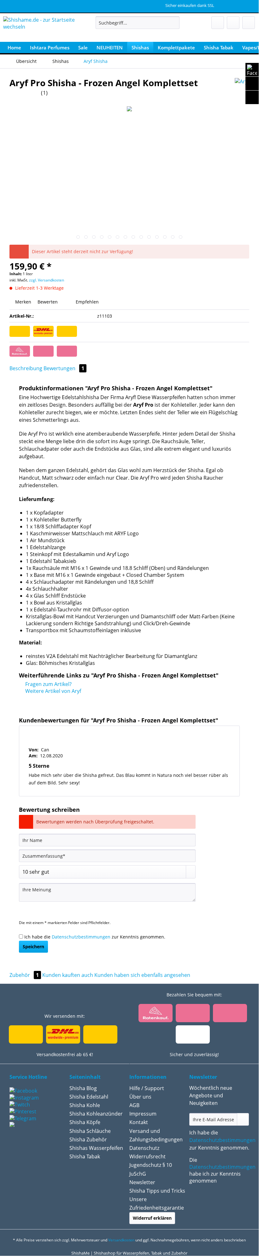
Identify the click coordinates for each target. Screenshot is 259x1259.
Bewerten (47, 302)
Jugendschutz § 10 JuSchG (150, 1169)
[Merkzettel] (217, 22)
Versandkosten (121, 1240)
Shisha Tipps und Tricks (157, 1190)
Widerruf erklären (152, 1218)
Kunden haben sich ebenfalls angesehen (142, 975)
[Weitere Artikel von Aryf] (242, 89)
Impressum (142, 1113)
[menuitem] (138, 25)
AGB (134, 1105)
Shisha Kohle (84, 1105)
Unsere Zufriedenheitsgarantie (156, 1203)
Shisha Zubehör (88, 1139)
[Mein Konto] (233, 22)
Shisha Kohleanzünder (96, 1113)
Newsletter (142, 1182)
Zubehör (24, 975)
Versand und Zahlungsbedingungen (156, 1135)
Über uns (140, 1096)
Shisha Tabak (84, 1156)
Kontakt (138, 1122)
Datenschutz (144, 1148)
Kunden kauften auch (67, 975)
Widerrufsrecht (147, 1156)
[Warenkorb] (248, 22)
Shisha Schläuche (90, 1131)
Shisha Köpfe (84, 1122)
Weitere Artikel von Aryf (52, 691)
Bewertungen (64, 368)
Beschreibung (25, 368)
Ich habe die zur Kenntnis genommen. (94, 937)
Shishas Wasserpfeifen (96, 1148)
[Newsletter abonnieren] (243, 1119)
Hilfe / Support (146, 1088)
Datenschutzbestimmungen (81, 937)
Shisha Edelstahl (88, 1096)
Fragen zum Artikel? (48, 684)
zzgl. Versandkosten (46, 280)
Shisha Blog (83, 1088)
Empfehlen (86, 302)
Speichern (33, 947)
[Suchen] (174, 22)
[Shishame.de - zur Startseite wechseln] (39, 29)
